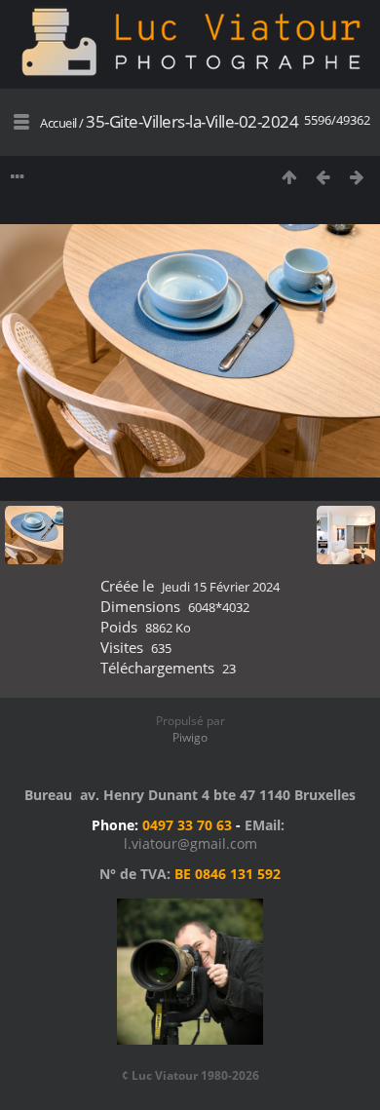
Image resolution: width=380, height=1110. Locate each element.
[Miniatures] (289, 177)
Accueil (58, 123)
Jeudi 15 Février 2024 (221, 586)
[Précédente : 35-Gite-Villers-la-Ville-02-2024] (323, 177)
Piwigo (190, 737)
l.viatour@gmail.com (190, 843)
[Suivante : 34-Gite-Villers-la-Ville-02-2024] (357, 177)
